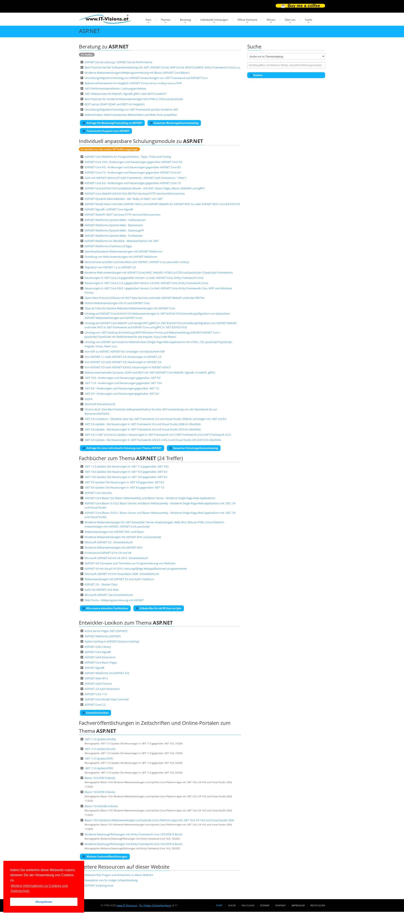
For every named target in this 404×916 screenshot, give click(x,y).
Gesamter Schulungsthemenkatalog (195, 448)
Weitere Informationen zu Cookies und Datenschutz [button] (39, 888)
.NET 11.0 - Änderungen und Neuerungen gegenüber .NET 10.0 (123, 383)
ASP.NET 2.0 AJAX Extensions (102, 689)
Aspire (88, 399)
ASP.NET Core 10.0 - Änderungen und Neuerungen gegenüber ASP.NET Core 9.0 (133, 162)
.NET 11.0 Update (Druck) (100, 749)
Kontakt (280, 905)
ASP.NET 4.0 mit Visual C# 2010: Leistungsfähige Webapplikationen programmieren (136, 568)
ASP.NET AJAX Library (98, 647)
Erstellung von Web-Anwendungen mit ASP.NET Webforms (121, 257)
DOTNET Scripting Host (99, 885)
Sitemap (265, 905)
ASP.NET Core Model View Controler (107, 699)
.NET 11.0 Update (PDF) (99, 758)
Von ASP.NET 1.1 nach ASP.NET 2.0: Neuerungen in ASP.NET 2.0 (123, 357)
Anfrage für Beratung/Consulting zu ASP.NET (114, 123)
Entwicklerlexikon (97, 712)
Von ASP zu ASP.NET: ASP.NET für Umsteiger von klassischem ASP (125, 351)
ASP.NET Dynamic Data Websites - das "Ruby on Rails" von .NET (124, 199)
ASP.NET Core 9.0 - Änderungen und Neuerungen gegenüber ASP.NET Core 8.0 (133, 167)
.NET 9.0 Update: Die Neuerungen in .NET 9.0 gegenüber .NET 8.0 (124, 482)
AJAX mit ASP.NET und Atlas (102, 590)
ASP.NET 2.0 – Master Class (101, 584)
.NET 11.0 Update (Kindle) (100, 739)
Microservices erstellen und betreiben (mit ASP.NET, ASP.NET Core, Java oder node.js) (137, 262)
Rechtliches (317, 905)
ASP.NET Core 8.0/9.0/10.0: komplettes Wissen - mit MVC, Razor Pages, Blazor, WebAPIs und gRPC (145, 188)
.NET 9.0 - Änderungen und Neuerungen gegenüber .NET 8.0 (122, 393)
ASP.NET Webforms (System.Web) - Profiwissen (114, 236)
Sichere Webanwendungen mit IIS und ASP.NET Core (117, 303)
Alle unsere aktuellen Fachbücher (107, 608)
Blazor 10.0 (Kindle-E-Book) (101, 806)
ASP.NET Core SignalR (98, 652)
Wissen (271, 19)
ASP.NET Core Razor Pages (101, 662)
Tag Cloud (247, 905)
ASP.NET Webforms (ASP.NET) (103, 636)
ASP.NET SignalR (94, 668)
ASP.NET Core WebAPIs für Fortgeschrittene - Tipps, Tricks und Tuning (128, 157)
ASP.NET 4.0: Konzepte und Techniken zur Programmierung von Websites (130, 563)
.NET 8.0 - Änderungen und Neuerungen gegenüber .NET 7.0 (122, 388)
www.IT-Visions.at (127, 905)
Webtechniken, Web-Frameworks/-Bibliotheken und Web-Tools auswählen (131, 115)
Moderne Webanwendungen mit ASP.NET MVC (114, 547)
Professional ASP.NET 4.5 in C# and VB (108, 553)
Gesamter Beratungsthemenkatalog (176, 123)
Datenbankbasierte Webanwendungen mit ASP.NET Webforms (123, 251)
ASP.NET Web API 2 (96, 678)
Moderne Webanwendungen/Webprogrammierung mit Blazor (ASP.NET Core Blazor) (137, 73)
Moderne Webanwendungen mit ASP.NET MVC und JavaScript (123, 537)
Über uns (290, 19)
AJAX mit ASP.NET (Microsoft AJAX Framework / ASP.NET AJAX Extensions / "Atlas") (135, 178)
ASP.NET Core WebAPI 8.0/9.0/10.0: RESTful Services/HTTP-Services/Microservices (135, 193)
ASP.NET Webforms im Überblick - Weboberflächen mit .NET (122, 241)
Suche (308, 19)
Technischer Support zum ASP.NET (107, 131)
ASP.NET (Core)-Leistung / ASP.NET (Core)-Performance (118, 62)
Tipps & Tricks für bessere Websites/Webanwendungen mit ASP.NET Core (130, 308)
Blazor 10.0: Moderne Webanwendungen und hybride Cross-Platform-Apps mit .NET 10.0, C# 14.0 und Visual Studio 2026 (159, 820)
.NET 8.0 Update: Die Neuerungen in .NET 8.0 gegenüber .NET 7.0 (124, 487)
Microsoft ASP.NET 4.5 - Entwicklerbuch (109, 542)
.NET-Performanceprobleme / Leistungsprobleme (115, 88)
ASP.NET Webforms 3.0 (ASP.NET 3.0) (107, 673)
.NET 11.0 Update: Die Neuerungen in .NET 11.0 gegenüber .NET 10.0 (127, 466)
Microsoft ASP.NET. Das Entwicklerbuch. (109, 595)
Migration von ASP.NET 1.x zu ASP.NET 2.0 (110, 267)
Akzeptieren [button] (43, 901)
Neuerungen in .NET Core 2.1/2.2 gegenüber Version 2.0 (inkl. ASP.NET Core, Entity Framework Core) (146, 283)
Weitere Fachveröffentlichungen (106, 856)
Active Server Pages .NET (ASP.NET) (106, 631)
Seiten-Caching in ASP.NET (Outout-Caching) (112, 641)
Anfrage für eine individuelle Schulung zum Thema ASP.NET (124, 448)
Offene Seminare (247, 19)
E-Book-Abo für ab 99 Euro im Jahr (160, 608)
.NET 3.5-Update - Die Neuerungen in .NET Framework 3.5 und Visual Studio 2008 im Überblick (143, 424)
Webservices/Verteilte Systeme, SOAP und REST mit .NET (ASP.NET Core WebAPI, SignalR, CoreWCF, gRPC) (150, 372)
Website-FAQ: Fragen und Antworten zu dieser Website (119, 875)
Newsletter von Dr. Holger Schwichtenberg (111, 880)
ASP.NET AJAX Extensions (100, 657)
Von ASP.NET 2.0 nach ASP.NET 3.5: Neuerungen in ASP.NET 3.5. (123, 362)
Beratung (185, 19)
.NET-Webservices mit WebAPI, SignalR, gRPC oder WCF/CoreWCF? (126, 94)
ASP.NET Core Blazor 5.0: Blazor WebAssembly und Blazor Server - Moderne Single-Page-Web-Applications (150, 498)
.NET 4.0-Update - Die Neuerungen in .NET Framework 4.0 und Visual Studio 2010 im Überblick (143, 429)
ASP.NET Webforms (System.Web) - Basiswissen (114, 225)
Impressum (298, 905)
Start (148, 19)
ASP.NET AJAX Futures (98, 683)
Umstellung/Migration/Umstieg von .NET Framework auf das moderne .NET (131, 109)
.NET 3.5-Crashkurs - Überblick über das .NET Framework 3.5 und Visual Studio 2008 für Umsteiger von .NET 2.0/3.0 (155, 419)
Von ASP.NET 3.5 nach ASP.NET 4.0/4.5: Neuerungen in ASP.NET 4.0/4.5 (127, 367)
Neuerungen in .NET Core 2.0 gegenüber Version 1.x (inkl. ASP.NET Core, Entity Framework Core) (144, 278)
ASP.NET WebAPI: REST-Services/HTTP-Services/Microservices (122, 214)
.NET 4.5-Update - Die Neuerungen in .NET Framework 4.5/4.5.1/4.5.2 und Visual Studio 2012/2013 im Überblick (153, 440)
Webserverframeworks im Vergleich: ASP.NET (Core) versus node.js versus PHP (133, 83)
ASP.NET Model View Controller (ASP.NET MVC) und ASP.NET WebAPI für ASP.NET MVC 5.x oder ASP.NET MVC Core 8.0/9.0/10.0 (162, 204)
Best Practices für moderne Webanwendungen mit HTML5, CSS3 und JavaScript (134, 99)
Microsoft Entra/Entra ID (100, 404)
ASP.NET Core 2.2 (95, 704)
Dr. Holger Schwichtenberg (155, 905)
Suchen (258, 75)
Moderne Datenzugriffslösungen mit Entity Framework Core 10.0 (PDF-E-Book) (133, 834)
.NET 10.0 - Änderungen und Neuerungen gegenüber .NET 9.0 (122, 378)
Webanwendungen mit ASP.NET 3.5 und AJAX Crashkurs (119, 579)
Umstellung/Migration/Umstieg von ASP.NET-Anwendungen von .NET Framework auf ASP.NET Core (146, 78)
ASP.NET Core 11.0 (96, 694)
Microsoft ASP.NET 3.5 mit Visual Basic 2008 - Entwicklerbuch (122, 574)
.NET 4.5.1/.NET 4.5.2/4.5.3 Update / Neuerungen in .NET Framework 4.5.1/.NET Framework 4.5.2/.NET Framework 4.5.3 (158, 435)
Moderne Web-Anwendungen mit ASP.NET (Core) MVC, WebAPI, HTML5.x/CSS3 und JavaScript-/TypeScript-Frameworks (159, 272)
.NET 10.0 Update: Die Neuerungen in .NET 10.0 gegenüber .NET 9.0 (126, 472)
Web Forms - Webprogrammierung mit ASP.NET (114, 600)
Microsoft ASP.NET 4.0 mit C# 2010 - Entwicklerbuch (116, 558)
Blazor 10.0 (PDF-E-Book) (100, 778)
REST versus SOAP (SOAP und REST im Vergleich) (115, 104)
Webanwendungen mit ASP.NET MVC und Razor (114, 532)
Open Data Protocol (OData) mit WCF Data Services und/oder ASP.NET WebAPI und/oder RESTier (145, 298)
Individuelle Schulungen (214, 19)
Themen (165, 19)
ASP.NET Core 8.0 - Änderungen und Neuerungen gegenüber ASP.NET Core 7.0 (133, 183)
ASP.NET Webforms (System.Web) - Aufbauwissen (115, 220)
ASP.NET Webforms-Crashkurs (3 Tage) (108, 246)
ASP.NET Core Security (98, 493)
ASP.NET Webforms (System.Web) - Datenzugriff (114, 230)
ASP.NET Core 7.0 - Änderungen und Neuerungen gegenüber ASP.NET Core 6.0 (133, 172)
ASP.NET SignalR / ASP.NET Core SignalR (109, 209)
